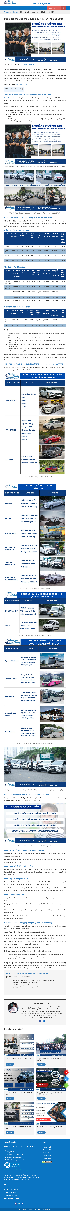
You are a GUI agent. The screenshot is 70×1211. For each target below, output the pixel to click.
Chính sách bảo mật (11, 1195)
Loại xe (26, 8)
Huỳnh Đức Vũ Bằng (27, 64)
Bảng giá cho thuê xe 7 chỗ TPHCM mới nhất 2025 (18, 1128)
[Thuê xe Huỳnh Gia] (10, 3)
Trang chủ (7, 8)
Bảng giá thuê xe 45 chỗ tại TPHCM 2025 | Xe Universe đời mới (50, 1094)
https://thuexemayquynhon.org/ (25, 1170)
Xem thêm (10, 1064)
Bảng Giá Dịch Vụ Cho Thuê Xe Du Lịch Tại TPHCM (49, 1059)
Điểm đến (42, 8)
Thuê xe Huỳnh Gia (41, 3)
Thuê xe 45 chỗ (47, 1158)
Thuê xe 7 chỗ (47, 1150)
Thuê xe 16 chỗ (47, 1153)
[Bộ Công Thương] (21, 1165)
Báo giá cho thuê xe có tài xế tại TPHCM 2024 (50, 1127)
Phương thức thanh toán (12, 1189)
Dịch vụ (33, 8)
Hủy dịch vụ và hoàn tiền (12, 1192)
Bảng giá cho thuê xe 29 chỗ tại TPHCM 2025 (18, 1059)
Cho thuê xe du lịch (22, 84)
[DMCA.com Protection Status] (54, 1162)
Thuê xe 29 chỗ (47, 1155)
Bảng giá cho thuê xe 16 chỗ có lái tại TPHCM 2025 (19, 1094)
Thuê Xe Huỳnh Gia (10, 98)
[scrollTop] (65, 1207)
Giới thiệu (17, 8)
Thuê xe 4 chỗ (47, 1147)
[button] (20, 89)
